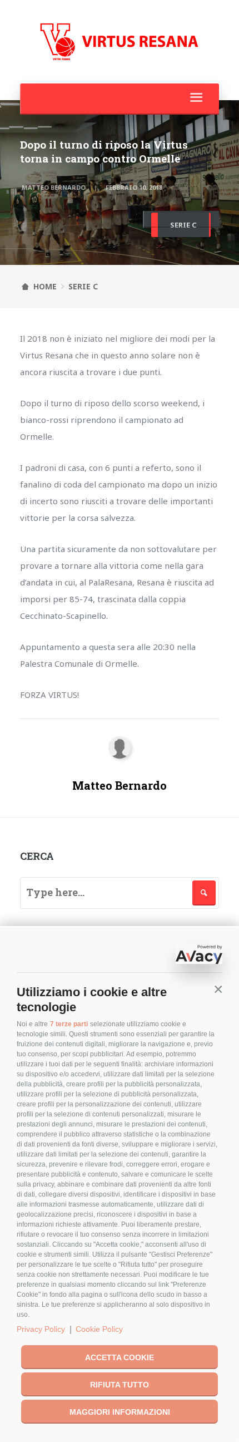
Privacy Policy (41, 1329)
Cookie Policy (99, 1329)
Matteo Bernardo (54, 187)
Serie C (183, 225)
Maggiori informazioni (119, 1411)
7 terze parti (69, 1024)
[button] (218, 989)
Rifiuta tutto (119, 1384)
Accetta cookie (119, 1357)
